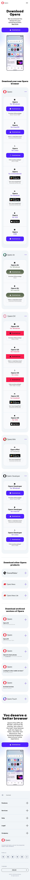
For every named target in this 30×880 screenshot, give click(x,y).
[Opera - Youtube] (17, 857)
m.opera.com (8, 656)
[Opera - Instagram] (26, 857)
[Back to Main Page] (4, 3)
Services (5, 810)
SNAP (17, 161)
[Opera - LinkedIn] (22, 857)
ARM (19, 114)
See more (15, 24)
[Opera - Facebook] (3, 857)
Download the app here (15, 183)
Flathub (18, 385)
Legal (4, 825)
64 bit (11, 114)
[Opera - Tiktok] (8, 857)
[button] (15, 30)
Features (5, 803)
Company (5, 833)
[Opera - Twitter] (12, 857)
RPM (13, 161)
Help (3, 818)
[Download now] (15, 177)
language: (27, 2)
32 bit (15, 114)
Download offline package (15, 137)
